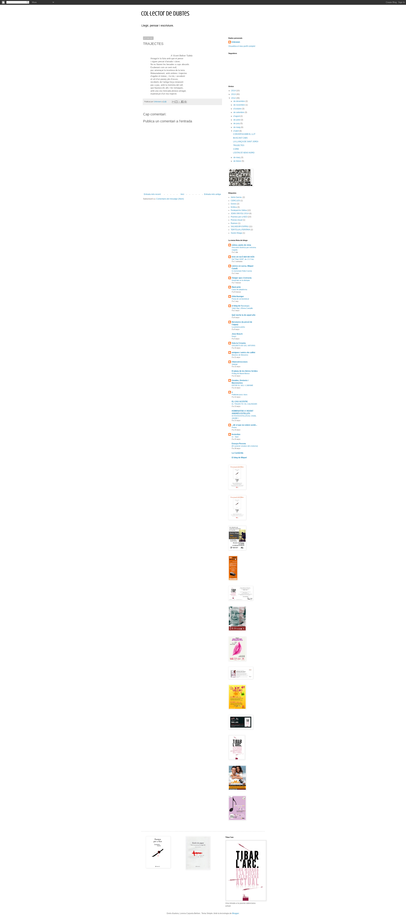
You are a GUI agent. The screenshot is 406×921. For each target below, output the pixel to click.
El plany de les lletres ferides (245, 371)
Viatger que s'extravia (242, 278)
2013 (233, 94)
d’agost (236, 116)
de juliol (237, 120)
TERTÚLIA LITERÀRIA (240, 230)
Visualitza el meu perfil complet (241, 46)
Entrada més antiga (212, 194)
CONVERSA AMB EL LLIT (244, 134)
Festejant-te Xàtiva (239, 210)
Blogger (235, 913)
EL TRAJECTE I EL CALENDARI (244, 404)
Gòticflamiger (238, 296)
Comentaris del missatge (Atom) (170, 199)
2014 (233, 91)
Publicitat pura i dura (239, 395)
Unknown (236, 42)
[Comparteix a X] (179, 101)
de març (237, 157)
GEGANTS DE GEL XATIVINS (243, 345)
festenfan (236, 434)
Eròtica (234, 207)
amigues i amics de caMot (243, 352)
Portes (234, 427)
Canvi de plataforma (239, 289)
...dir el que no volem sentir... (244, 425)
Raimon (234, 223)
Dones (233, 204)
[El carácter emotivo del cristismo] (245, 446)
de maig (237, 127)
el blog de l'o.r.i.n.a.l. (240, 306)
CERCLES (235, 200)
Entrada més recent (152, 194)
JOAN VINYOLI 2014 (240, 213)
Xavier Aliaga (236, 233)
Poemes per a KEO (239, 217)
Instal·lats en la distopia (241, 280)
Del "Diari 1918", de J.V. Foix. (243, 259)
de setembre (239, 112)
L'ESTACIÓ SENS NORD (244, 153)
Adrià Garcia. (236, 197)
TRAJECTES (238, 145)
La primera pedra (238, 327)
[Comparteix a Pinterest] (185, 101)
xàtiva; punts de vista (241, 245)
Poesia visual (236, 220)
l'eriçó (234, 336)
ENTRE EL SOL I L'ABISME (242, 385)
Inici (182, 194)
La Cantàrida (237, 453)
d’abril (236, 131)
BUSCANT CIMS (240, 138)
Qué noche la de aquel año (243, 315)
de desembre (239, 101)
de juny (236, 123)
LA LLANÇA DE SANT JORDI (245, 141)
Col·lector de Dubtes (165, 13)
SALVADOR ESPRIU (240, 226)
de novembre (239, 105)
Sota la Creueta (239, 343)
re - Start (235, 437)
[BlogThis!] (176, 101)
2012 (233, 98)
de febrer (237, 161)
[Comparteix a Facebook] (182, 101)
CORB (236, 149)
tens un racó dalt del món (243, 257)
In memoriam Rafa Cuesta (242, 271)
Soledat (234, 364)
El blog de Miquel (239, 457)
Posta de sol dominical (240, 299)
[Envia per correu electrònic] (173, 101)
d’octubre (237, 109)
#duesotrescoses (240, 362)
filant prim (236, 287)
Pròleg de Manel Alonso (241, 373)
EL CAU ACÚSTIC (240, 401)
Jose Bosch (237, 334)
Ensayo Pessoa (239, 443)
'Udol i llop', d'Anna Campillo (242, 308)
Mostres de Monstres (240, 355)
